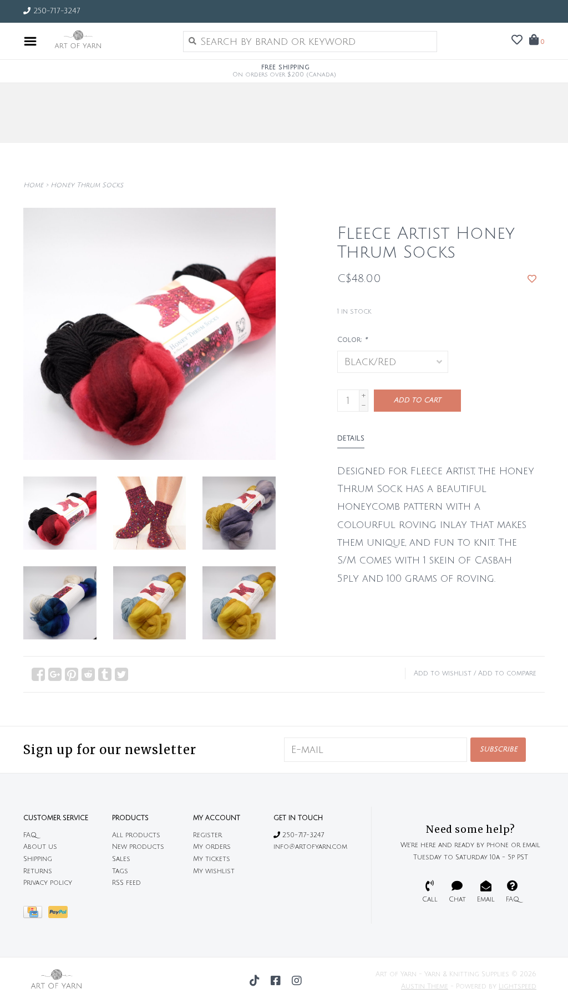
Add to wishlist (442, 673)
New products (138, 847)
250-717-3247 (302, 835)
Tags (120, 871)
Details (351, 438)
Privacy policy (47, 883)
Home (33, 185)
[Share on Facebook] (38, 674)
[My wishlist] (517, 40)
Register (207, 835)
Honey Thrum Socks (86, 185)
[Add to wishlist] (532, 278)
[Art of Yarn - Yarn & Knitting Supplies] (107, 41)
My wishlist (214, 871)
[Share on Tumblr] (104, 674)
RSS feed (126, 883)
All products (136, 835)
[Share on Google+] (55, 674)
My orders (212, 847)
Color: (352, 340)
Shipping (37, 859)
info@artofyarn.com (310, 847)
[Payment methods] (35, 915)
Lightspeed (517, 986)
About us (40, 847)
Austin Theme (424, 986)
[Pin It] (71, 674)
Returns (37, 871)
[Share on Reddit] (88, 674)
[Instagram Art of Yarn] (296, 980)
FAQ (30, 835)
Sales (121, 859)
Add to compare (507, 673)
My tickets (211, 859)
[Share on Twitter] (121, 674)
